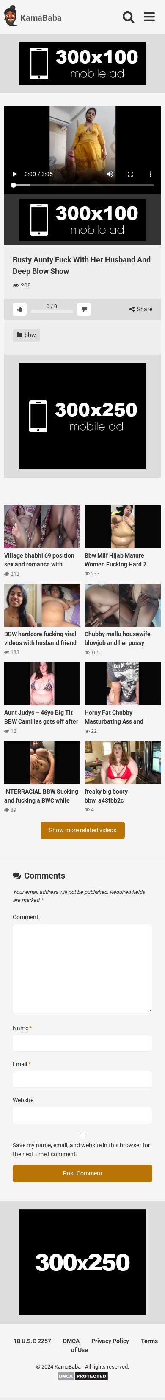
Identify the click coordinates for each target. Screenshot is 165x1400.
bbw (29, 335)
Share (144, 309)
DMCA (71, 1341)
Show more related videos (82, 830)
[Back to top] (149, 1383)
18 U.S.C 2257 (32, 1341)
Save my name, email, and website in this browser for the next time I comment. (81, 1150)
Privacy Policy (110, 1341)
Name (22, 1028)
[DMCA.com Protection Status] (82, 1379)
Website (23, 1100)
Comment (25, 917)
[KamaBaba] (10, 17)
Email (22, 1064)
